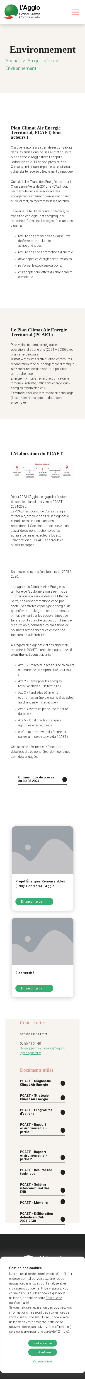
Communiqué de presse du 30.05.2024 (36, 779)
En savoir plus (32, 901)
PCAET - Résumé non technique (36, 1171)
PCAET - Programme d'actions (36, 1112)
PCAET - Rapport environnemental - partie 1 (34, 1128)
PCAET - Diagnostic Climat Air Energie (35, 1082)
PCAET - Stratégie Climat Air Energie (34, 1097)
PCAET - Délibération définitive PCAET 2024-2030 (36, 1217)
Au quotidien (40, 60)
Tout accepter (42, 1343)
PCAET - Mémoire (34, 1203)
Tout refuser (42, 1352)
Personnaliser (42, 1361)
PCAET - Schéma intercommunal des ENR (34, 1188)
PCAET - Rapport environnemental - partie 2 (34, 1155)
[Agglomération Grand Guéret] (22, 12)
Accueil (13, 60)
